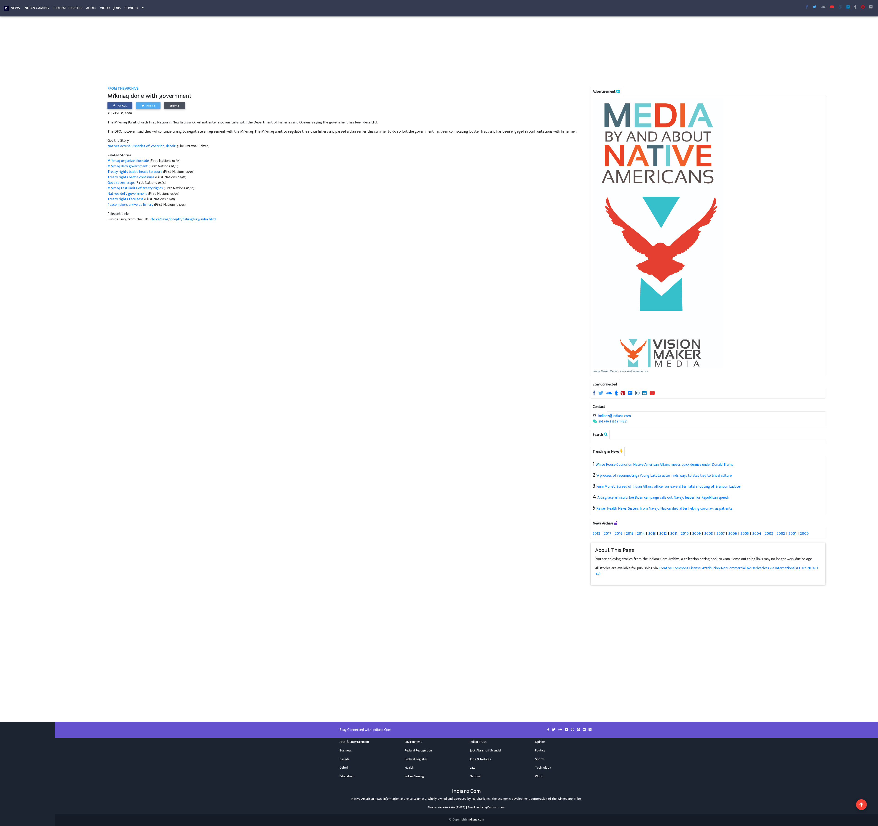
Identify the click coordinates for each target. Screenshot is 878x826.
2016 (618, 533)
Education (346, 776)
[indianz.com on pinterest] (623, 393)
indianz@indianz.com (614, 416)
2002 (781, 533)
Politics (540, 750)
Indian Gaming (36, 8)
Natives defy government (127, 194)
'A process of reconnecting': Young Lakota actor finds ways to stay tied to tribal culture (664, 476)
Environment (413, 742)
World (539, 776)
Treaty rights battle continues (130, 177)
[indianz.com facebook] (807, 7)
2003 (769, 533)
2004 (756, 533)
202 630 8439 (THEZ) (613, 421)
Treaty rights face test (125, 199)
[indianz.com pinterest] (863, 7)
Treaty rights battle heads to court (134, 172)
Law (472, 767)
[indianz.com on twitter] (601, 393)
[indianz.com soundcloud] (823, 7)
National (475, 776)
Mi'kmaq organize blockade (128, 161)
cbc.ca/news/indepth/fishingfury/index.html (183, 219)
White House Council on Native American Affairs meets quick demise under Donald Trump (664, 465)
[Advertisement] (244, 52)
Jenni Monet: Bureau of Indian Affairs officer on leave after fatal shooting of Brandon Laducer (668, 487)
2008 (708, 533)
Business (346, 750)
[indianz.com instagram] (840, 7)
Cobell (344, 767)
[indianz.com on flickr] (870, 7)
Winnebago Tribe (569, 799)
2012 (663, 533)
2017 (607, 533)
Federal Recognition (418, 750)
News (15, 8)
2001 (792, 533)
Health (409, 767)
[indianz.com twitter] (814, 7)
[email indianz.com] (594, 416)
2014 (641, 533)
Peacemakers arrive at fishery (130, 205)
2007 (721, 533)
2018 (596, 533)
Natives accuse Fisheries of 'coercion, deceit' (142, 146)
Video (105, 8)
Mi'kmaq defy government (127, 166)
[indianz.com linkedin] (848, 7)
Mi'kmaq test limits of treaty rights (135, 188)
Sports (540, 759)
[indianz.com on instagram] (637, 393)
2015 (629, 533)
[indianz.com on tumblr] (855, 7)
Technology (543, 767)
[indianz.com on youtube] (832, 7)
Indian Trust (478, 742)
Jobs (117, 8)
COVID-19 (131, 8)
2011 (673, 533)
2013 (652, 533)
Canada (345, 759)
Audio (91, 8)
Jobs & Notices (480, 759)
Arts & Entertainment (354, 742)
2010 (685, 533)
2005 (745, 533)
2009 (696, 533)
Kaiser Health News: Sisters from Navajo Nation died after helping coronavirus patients (664, 508)
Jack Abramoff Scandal (485, 750)
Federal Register (68, 8)
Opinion (540, 742)
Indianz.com (476, 819)
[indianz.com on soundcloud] (609, 393)
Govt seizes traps (121, 183)
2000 (804, 533)
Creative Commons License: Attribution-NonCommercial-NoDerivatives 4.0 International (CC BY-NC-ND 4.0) (706, 571)
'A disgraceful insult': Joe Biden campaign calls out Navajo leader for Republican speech (663, 498)
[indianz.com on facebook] (595, 393)
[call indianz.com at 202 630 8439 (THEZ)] (595, 421)
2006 (732, 533)
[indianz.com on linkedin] (645, 393)
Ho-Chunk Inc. (481, 799)
